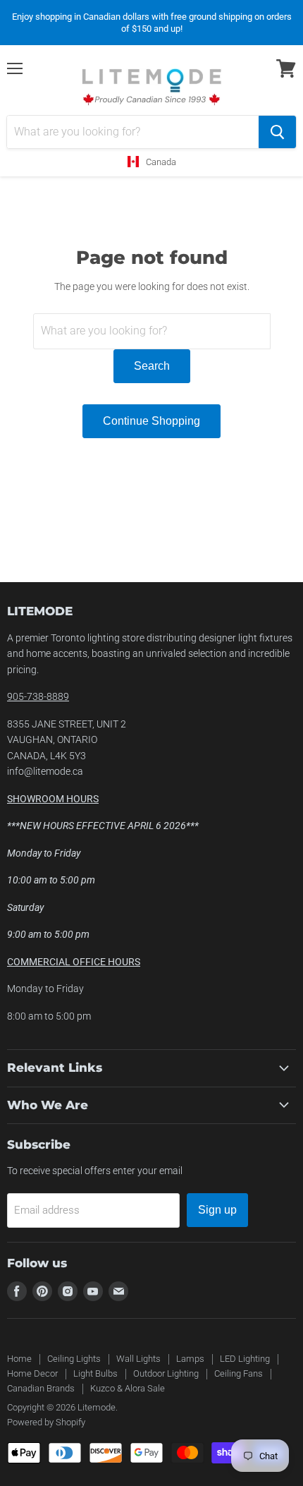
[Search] (277, 132)
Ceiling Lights (74, 1358)
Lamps (190, 1358)
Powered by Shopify (46, 1422)
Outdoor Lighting (166, 1373)
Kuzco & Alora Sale (127, 1388)
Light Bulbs (95, 1373)
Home (19, 1358)
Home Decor (32, 1373)
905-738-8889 (38, 696)
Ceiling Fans (238, 1373)
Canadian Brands (41, 1388)
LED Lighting (245, 1358)
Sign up (217, 1210)
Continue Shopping (151, 421)
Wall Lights (138, 1358)
